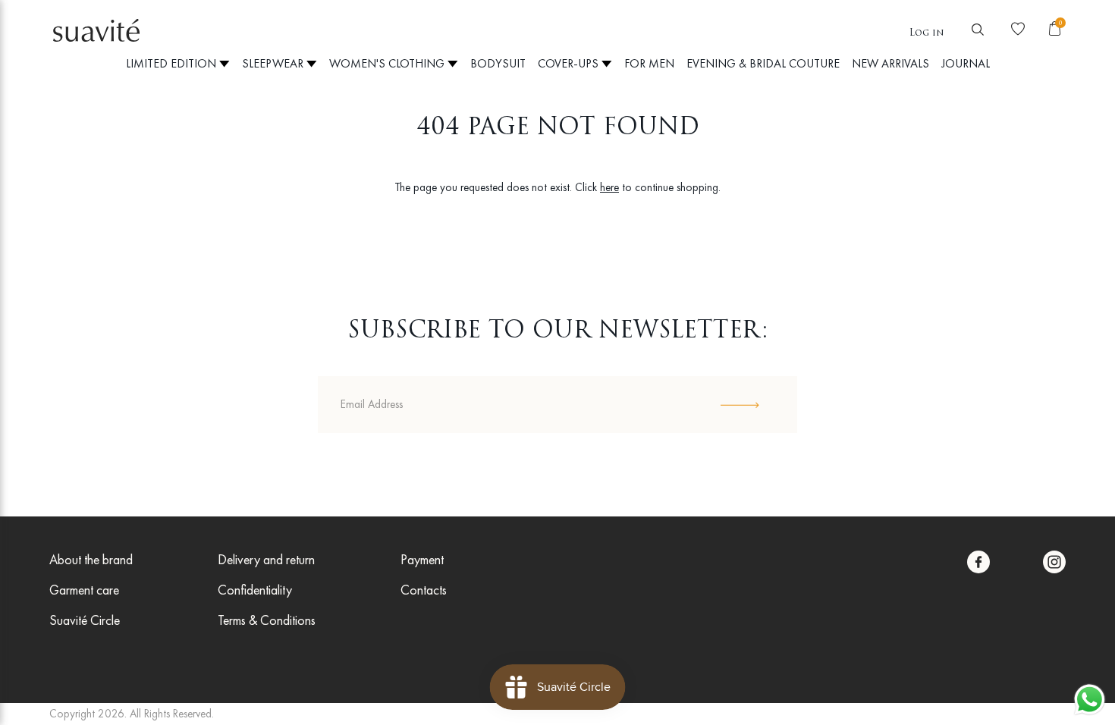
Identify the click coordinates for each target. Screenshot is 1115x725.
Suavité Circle (84, 620)
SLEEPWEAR (274, 63)
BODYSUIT (498, 63)
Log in (926, 33)
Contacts (423, 589)
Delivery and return (266, 559)
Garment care (84, 589)
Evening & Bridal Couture (763, 63)
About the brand (91, 559)
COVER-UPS (569, 63)
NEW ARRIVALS (890, 63)
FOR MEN (649, 63)
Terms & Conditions (267, 620)
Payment (422, 559)
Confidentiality (255, 589)
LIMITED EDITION (172, 63)
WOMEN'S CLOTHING (388, 63)
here (609, 187)
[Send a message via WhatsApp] (1089, 699)
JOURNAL (965, 63)
